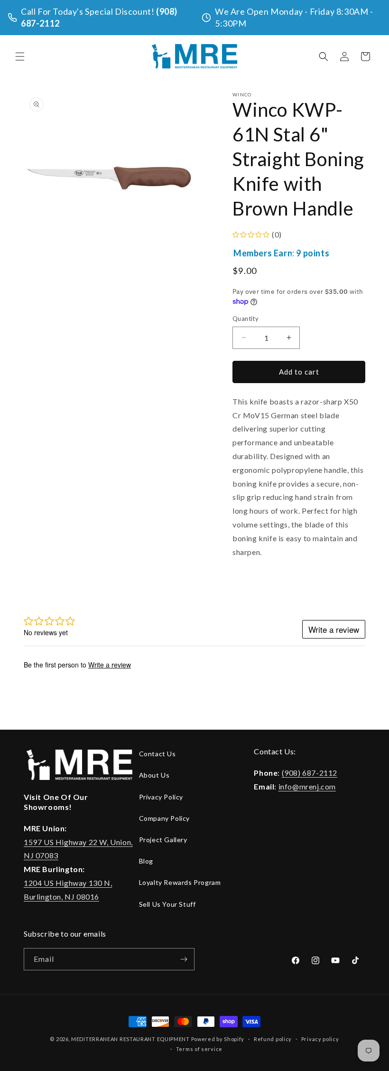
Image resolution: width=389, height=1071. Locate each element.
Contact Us (157, 754)
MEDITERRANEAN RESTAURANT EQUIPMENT (130, 1039)
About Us (154, 775)
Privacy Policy (161, 797)
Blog (146, 861)
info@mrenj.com (307, 786)
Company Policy (164, 818)
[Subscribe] (183, 959)
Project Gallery (163, 840)
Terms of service (199, 1049)
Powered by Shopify (218, 1039)
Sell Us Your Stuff (167, 904)
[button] (19, 56)
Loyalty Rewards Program (180, 882)
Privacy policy (320, 1039)
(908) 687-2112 (309, 772)
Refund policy (273, 1039)
